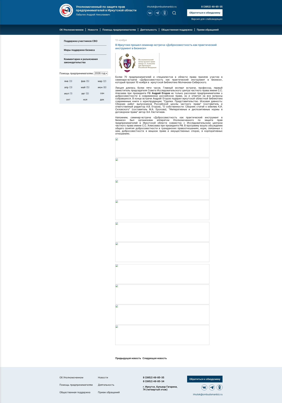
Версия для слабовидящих (207, 18)
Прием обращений (208, 29)
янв (68, 80)
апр (68, 87)
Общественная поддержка (176, 29)
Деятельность (148, 29)
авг (85, 93)
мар (102, 80)
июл (68, 93)
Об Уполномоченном (71, 29)
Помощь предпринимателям (119, 29)
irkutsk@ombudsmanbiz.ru (162, 6)
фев (85, 80)
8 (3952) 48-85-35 (212, 6)
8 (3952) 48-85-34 (153, 381)
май (85, 87)
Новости (93, 29)
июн (102, 87)
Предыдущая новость (128, 358)
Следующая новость (154, 358)
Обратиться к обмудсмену (204, 12)
